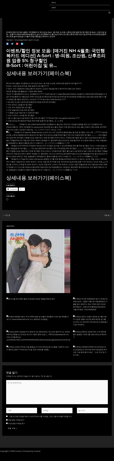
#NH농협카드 (100, 94)
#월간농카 (26, 97)
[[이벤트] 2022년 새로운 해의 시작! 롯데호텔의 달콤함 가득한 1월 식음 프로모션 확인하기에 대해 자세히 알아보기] (90, 334)
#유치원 (63, 97)
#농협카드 (81, 94)
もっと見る (59, 121)
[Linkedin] (22, 43)
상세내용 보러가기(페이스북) (38, 73)
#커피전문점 (71, 97)
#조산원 (38, 97)
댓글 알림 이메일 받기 (16, 420)
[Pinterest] (17, 43)
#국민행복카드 (15, 97)
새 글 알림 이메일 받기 (16, 423)
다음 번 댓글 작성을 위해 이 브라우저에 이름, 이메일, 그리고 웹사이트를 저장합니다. (40, 416)
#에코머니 (26, 99)
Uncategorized (21, 40)
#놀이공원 (94, 97)
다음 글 (108, 215)
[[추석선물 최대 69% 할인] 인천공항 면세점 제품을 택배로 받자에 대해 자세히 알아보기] (30, 299)
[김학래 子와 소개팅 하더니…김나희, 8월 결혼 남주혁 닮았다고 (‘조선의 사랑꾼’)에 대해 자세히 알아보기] (38, 261)
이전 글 (6, 215)
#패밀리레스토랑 (83, 97)
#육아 (32, 97)
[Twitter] (12, 43)
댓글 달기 (9, 40)
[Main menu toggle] (109, 12)
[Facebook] (7, 43)
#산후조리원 (46, 97)
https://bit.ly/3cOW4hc (67, 94)
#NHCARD (89, 94)
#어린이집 (56, 97)
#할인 (19, 99)
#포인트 (33, 99)
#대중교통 (12, 99)
